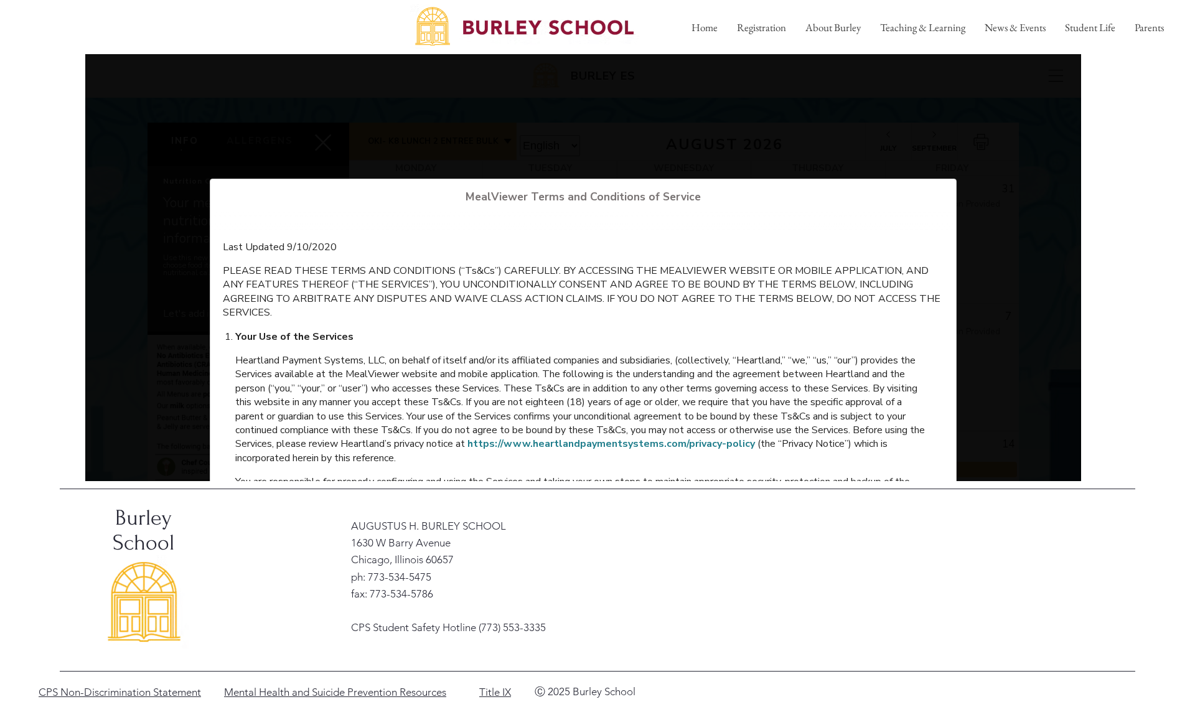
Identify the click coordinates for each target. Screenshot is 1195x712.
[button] (832, 27)
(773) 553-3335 (512, 627)
